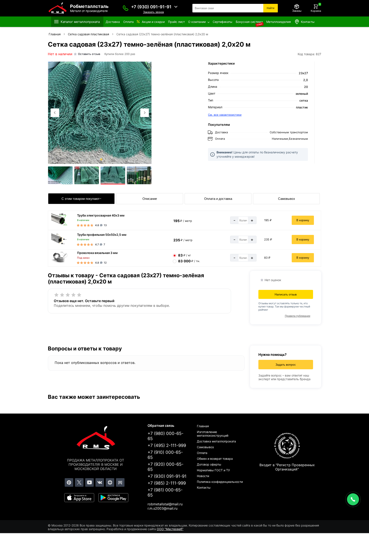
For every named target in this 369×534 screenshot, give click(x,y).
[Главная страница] (95, 438)
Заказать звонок (153, 12)
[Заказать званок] (125, 8)
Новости (203, 476)
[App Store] (79, 497)
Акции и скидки (153, 22)
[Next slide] (144, 112)
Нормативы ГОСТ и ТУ (213, 470)
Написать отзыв (286, 294)
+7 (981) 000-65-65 (165, 492)
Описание (149, 198)
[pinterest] (69, 482)
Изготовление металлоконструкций (212, 433)
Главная (203, 426)
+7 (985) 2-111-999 (167, 483)
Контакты (308, 22)
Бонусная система (249, 22)
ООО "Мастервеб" (170, 529)
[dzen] (110, 482)
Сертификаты (222, 22)
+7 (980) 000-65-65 (165, 436)
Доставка (113, 22)
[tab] (95, 159)
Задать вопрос (285, 364)
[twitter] (79, 482)
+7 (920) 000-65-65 (165, 467)
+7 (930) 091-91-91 (151, 6)
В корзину (302, 220)
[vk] (99, 482)
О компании (197, 22)
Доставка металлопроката (216, 441)
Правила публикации (297, 315)
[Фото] (99, 113)
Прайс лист (176, 22)
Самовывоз (286, 198)
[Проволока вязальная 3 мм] (59, 262)
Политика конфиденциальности (220, 482)
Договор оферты (209, 464)
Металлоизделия (278, 22)
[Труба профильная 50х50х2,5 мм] (59, 245)
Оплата (128, 22)
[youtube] (89, 482)
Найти (270, 8)
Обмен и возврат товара (215, 458)
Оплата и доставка (218, 198)
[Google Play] (113, 497)
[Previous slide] (55, 112)
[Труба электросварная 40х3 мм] (59, 225)
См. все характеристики (225, 114)
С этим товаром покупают (81, 198)
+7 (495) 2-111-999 (167, 445)
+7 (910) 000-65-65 (165, 455)
